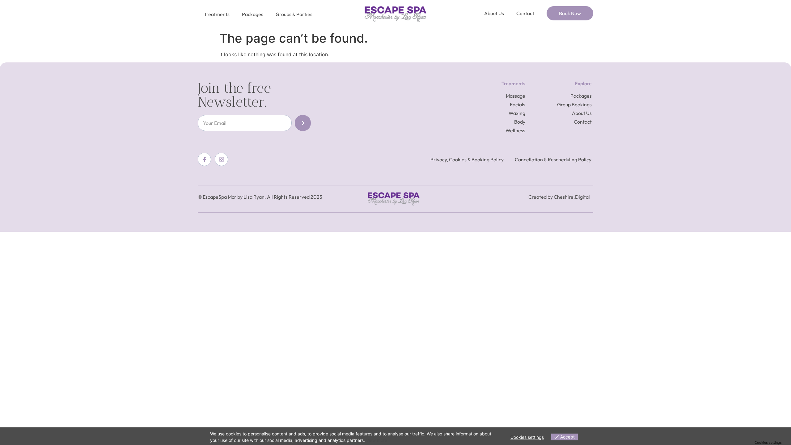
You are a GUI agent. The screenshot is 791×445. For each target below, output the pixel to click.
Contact (525, 13)
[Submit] (303, 123)
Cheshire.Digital (572, 197)
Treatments (217, 14)
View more (376, 440)
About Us (494, 13)
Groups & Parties (294, 14)
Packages (252, 14)
